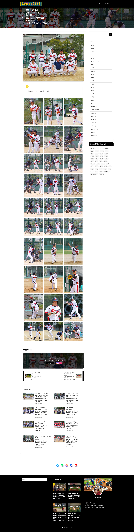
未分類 (93, 103)
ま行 (93, 74)
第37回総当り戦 (96, 109)
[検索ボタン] (112, 3)
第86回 (94, 122)
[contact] (71, 528)
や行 (93, 77)
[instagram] (66, 528)
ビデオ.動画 (94, 174)
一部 (93, 87)
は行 (23, 26)
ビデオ (93, 71)
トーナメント (95, 61)
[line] (68, 528)
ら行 (93, 80)
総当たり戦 (95, 129)
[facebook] (62, 528)
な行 (93, 64)
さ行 (93, 51)
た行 (93, 58)
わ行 (93, 84)
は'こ (93, 163)
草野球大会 (95, 135)
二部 (93, 93)
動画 (102, 174)
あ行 (93, 45)
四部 (93, 97)
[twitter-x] (64, 528)
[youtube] (69, 528)
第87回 (94, 126)
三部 (93, 90)
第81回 (94, 113)
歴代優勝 (94, 106)
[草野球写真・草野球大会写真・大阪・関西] (31, 4)
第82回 (94, 116)
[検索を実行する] (110, 34)
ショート (94, 55)
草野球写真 (95, 132)
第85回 (94, 119)
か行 (93, 48)
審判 (93, 100)
